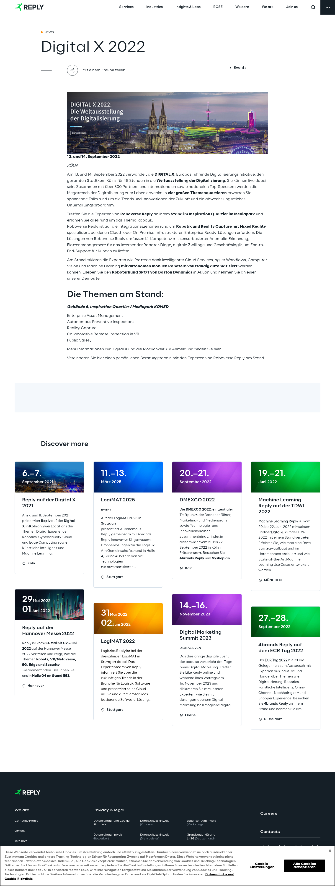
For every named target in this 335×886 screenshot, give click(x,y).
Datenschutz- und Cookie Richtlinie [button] (111, 822)
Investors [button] (21, 841)
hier (217, 349)
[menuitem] (126, 7)
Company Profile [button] (26, 820)
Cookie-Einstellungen (262, 866)
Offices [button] (20, 830)
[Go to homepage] (29, 7)
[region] (167, 866)
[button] (290, 813)
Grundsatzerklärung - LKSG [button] (202, 836)
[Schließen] (330, 851)
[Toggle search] (313, 7)
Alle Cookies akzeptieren (304, 866)
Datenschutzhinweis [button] (107, 836)
